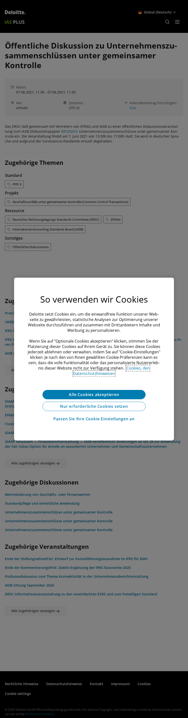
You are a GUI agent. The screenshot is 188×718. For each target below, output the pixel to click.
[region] (94, 359)
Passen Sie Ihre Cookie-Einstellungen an (94, 419)
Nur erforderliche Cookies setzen (94, 406)
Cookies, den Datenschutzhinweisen (111, 370)
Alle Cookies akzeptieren (94, 394)
